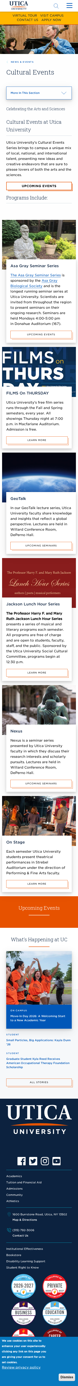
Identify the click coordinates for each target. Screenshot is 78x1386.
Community (14, 1194)
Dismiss (67, 1377)
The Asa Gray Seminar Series (35, 275)
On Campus (18, 1010)
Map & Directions (24, 1219)
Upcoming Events (39, 186)
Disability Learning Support (25, 1261)
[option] (21, 1161)
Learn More (36, 440)
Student (12, 1034)
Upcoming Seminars (41, 545)
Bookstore (13, 1255)
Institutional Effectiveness (24, 1248)
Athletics (12, 1201)
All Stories (39, 1082)
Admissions (14, 1188)
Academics (14, 1176)
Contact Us (27, 20)
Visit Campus (52, 15)
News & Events (22, 62)
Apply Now (51, 20)
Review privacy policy (21, 1367)
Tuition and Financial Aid (24, 1182)
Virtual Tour (24, 15)
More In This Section (32, 95)
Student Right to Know (22, 1267)
